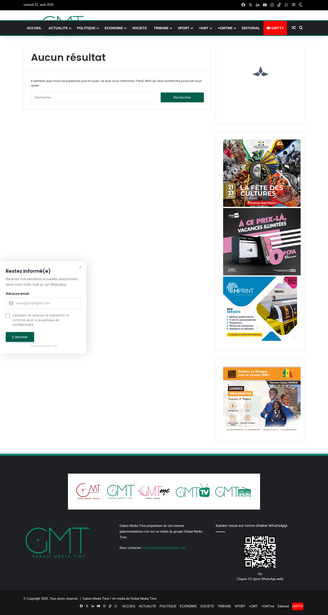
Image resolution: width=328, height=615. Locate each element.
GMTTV (277, 28)
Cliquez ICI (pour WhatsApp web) (260, 579)
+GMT (203, 28)
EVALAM (51, 346)
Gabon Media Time (96, 598)
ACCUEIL (34, 28)
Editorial (251, 28)
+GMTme (225, 28)
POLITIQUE (86, 28)
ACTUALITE (58, 28)
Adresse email (17, 294)
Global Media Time (143, 598)
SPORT (183, 28)
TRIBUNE (161, 28)
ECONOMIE (114, 28)
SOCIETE (139, 28)
